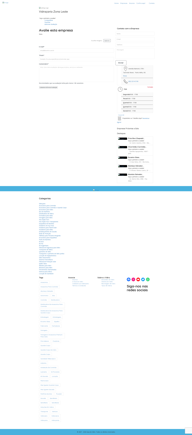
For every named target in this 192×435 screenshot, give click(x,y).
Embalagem (45, 317)
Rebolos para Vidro (45, 266)
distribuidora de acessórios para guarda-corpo (51, 312)
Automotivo (44, 295)
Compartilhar (48, 20)
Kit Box (41, 242)
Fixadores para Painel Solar (48, 228)
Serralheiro (44, 403)
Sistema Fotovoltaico (46, 260)
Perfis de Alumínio (45, 240)
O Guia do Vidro (77, 282)
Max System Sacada (47, 389)
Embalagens (57, 317)
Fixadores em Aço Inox (46, 226)
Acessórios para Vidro (46, 210)
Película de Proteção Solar (47, 262)
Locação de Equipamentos (47, 256)
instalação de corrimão (48, 367)
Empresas (123, 3)
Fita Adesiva (45, 341)
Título (41, 55)
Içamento (44, 372)
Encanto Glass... (134, 157)
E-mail (41, 47)
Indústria (43, 363)
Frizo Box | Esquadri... (136, 138)
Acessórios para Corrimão (47, 206)
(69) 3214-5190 (133, 81)
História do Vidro (107, 282)
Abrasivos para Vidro (45, 268)
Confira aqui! (140, 3)
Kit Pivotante (55, 372)
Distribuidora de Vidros (46, 214)
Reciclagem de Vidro (108, 284)
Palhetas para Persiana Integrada (49, 236)
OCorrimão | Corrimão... (137, 147)
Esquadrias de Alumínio (46, 224)
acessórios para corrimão (49, 287)
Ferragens (44, 330)
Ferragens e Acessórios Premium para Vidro (51, 336)
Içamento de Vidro (45, 252)
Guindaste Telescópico (48, 359)
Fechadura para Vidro (46, 216)
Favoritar (47, 22)
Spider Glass (43, 264)
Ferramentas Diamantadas (47, 270)
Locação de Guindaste (46, 274)
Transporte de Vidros (46, 250)
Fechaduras (56, 326)
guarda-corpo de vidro (48, 350)
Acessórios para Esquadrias (48, 238)
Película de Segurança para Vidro (49, 248)
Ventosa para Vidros (45, 272)
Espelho (56, 321)
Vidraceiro (44, 416)
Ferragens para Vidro (45, 218)
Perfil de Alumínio (46, 394)
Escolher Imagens (96, 40)
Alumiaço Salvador (47, 291)
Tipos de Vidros (107, 286)
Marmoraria (44, 381)
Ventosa (55, 411)
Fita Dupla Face (44, 220)
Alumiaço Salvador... (136, 166)
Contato (152, 3)
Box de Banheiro (44, 212)
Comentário (43, 64)
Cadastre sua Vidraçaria (178, 3)
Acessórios (44, 282)
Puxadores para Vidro (46, 230)
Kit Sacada (44, 376)
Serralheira (53, 398)
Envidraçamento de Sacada (48, 232)
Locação (55, 376)
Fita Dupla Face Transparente (48, 222)
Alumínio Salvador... (135, 174)
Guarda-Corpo (45, 345)
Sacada (43, 398)
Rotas (125, 76)
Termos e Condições (79, 286)
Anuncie (132, 3)
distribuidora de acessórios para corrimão (51, 305)
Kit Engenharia (43, 246)
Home (116, 3)
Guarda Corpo (45, 354)
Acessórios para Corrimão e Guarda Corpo (53, 208)
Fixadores (56, 341)
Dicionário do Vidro (108, 280)
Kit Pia (41, 244)
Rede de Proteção (45, 234)
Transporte (44, 411)
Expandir (121, 115)
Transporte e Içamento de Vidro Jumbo (51, 254)
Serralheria (55, 403)
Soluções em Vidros (47, 407)
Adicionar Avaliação (50, 24)
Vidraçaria (42, 204)
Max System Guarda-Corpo (50, 385)
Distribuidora (55, 300)
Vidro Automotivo (44, 258)
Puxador (59, 394)
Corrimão (44, 300)
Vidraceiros (55, 416)
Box (53, 295)
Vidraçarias (55, 420)
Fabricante (44, 326)
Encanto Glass (45, 321)
